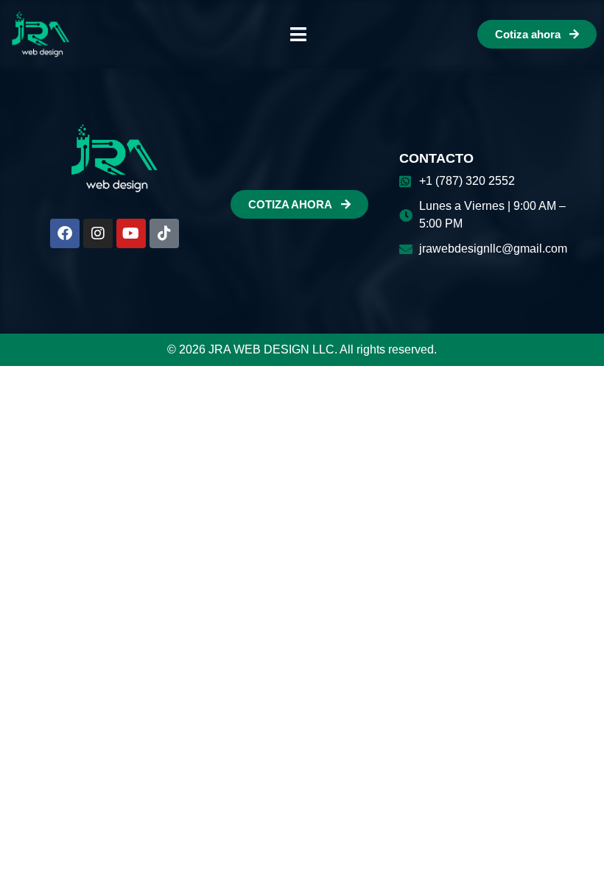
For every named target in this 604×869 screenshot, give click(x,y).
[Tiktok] (164, 233)
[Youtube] (131, 233)
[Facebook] (65, 233)
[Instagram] (98, 233)
